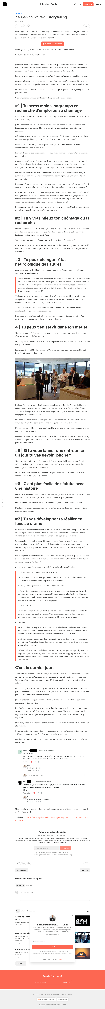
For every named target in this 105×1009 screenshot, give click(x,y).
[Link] (12, 108)
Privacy (51, 994)
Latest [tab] (23, 911)
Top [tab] (17, 911)
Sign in (98, 4)
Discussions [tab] (31, 911)
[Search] (75, 4)
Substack (42, 1005)
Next (83, 870)
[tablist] (24, 885)
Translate (19, 13)
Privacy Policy (68, 953)
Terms (57, 994)
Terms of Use (62, 951)
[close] (72, 915)
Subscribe (88, 4)
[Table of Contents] (2, 504)
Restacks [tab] (29, 885)
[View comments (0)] (24, 26)
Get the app (62, 999)
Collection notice (66, 994)
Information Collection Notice (52, 953)
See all (19, 963)
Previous (23, 870)
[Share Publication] (80, 4)
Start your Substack (47, 999)
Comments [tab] (20, 885)
